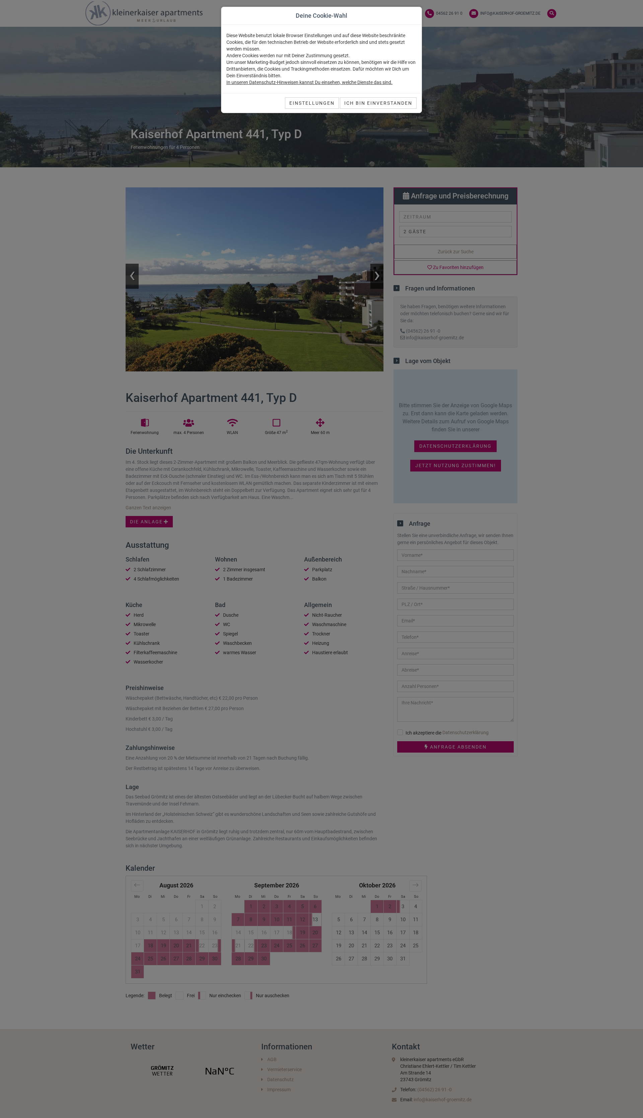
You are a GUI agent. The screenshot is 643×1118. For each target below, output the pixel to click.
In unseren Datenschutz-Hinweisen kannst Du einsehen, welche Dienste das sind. (309, 82)
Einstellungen (312, 103)
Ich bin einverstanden (378, 103)
